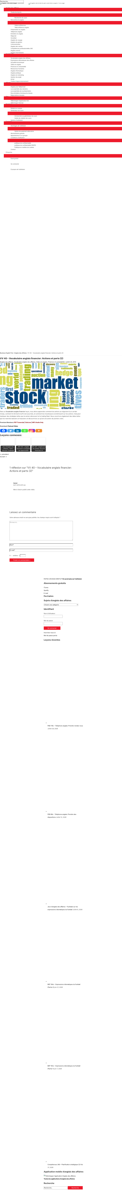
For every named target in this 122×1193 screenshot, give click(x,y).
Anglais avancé (15, 50)
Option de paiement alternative (24, 131)
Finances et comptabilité (18, 66)
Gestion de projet (16, 77)
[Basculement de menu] (63, 9)
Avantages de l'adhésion (18, 126)
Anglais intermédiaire (17, 52)
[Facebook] (3, 430)
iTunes (46, 587)
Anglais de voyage (16, 40)
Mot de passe (48, 621)
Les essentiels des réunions (19, 89)
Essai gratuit (14, 158)
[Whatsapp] (24, 430)
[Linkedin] (17, 430)
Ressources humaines (17, 68)
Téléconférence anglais (21, 27)
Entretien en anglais (17, 34)
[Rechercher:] (56, 1188)
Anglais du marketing (17, 75)
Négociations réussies (17, 95)
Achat (12, 79)
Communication (15, 44)
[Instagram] (31, 430)
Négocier (13, 36)
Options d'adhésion (17, 120)
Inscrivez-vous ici (50, 633)
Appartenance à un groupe (19, 135)
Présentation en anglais (18, 29)
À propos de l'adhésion (18, 169)
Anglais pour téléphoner (18, 87)
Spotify (46, 590)
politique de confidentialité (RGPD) (25, 145)
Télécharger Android (17, 103)
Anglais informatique (17, 71)
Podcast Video (13, 426)
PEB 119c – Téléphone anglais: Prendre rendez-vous (65, 726)
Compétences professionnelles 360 (22, 48)
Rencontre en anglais (17, 20)
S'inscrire (9, 152)
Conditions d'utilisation (18, 137)
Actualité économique (17, 62)
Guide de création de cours (22, 118)
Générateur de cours (17, 110)
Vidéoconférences (20, 25)
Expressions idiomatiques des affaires (22, 60)
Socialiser (14, 38)
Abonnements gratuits (17, 133)
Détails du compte (16, 108)
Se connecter (15, 164)
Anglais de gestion (16, 42)
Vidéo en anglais (16, 64)
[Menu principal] (4, 5)
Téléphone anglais (16, 31)
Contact (13, 149)
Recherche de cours (20, 18)
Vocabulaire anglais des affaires (20, 58)
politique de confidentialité (22, 143)
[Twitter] (10, 430)
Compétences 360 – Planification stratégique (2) (64, 1164)
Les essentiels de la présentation (21, 91)
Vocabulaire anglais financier (15, 411)
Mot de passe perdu (50, 635)
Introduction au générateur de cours (25, 116)
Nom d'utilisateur (49, 613)
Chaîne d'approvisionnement (19, 81)
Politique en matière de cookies (24, 147)
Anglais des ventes (16, 46)
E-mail (46, 593)
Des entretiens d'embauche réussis (21, 93)
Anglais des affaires (6, 362)
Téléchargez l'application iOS (20, 101)
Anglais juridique (16, 73)
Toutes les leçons (16, 12)
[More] (38, 430)
